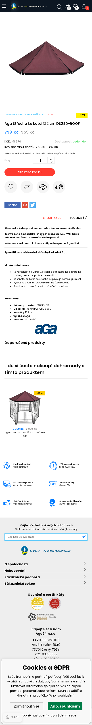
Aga (51, 114)
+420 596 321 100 (46, 640)
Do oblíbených (10, 188)
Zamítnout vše (26, 706)
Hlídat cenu (43, 188)
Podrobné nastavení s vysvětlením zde (46, 715)
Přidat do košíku (30, 172)
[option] (25, 418)
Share (12, 205)
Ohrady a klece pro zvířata (24, 114)
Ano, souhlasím (65, 706)
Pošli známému (59, 188)
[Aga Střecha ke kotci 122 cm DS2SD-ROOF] (46, 99)
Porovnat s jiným (27, 188)
